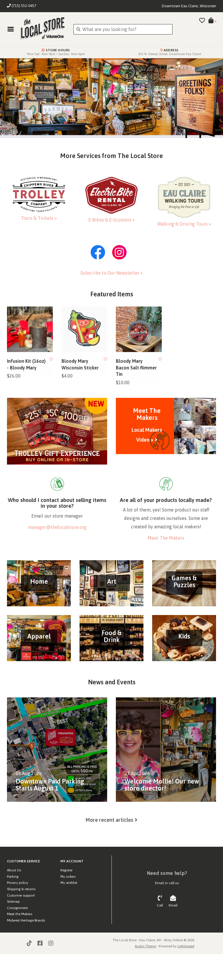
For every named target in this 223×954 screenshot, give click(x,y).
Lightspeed (185, 946)
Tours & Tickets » (39, 218)
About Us (14, 870)
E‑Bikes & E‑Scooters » (111, 219)
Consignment (17, 908)
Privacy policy (17, 883)
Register (66, 870)
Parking (13, 877)
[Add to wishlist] (51, 359)
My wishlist (68, 883)
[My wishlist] (202, 20)
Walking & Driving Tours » (184, 223)
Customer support (21, 895)
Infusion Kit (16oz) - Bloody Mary (26, 364)
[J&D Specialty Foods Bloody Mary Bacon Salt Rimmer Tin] (139, 329)
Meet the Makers (19, 914)
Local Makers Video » (147, 435)
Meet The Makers (166, 538)
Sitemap (13, 901)
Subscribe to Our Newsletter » (111, 272)
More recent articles (109, 820)
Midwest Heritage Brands (26, 920)
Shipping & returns (21, 889)
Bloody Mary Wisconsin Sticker (80, 364)
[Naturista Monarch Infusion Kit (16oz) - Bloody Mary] (30, 329)
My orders (67, 877)
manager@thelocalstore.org (57, 527)
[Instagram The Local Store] (51, 943)
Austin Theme (145, 946)
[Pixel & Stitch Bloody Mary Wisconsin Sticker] (84, 329)
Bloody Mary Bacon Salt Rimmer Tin (136, 367)
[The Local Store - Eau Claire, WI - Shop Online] (42, 28)
